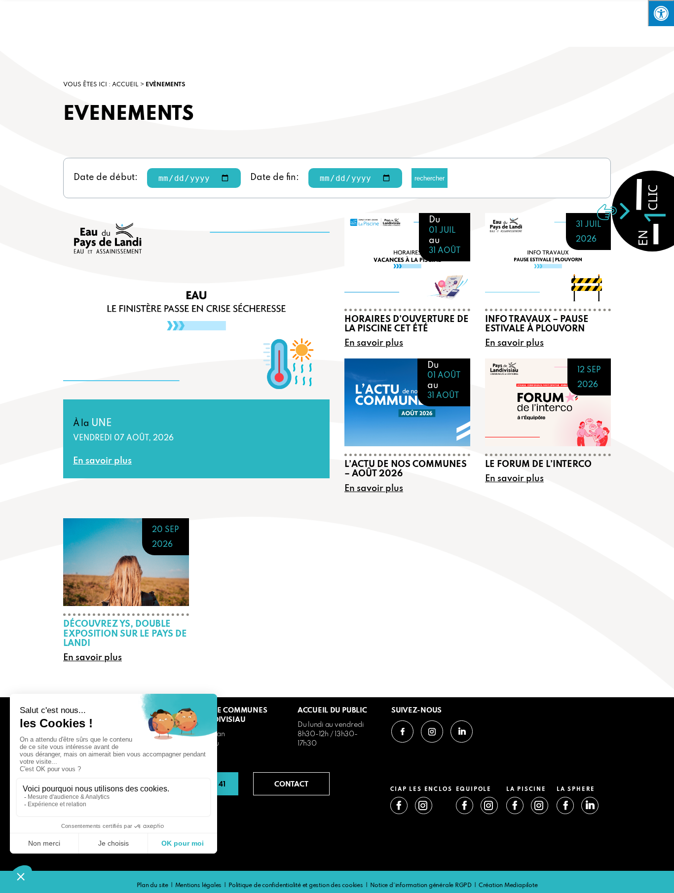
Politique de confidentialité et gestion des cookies (295, 886)
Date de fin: (274, 177)
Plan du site (152, 886)
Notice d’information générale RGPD (421, 886)
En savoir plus (102, 461)
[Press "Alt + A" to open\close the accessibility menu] (661, 13)
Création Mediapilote (508, 886)
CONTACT (291, 783)
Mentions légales (198, 886)
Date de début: (106, 177)
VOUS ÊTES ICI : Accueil (101, 85)
